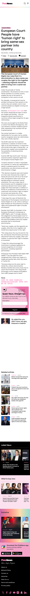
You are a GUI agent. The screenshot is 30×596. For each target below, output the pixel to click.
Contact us (4, 573)
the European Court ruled (16, 110)
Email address (8, 300)
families (21, 281)
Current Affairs (6, 28)
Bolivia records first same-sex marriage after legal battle (19, 377)
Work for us (5, 579)
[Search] (25, 3)
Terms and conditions (8, 582)
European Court (18, 279)
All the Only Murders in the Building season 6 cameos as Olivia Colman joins (11, 466)
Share (4, 55)
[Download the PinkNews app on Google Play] (17, 553)
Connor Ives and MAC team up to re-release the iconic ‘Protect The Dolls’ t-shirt (10, 500)
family (26, 281)
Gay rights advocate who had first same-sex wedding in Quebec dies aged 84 (19, 399)
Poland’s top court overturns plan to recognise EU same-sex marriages (20, 388)
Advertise (4, 576)
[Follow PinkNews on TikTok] (10, 593)
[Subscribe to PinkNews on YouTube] (14, 593)
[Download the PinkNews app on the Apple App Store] (6, 553)
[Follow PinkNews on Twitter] (3, 593)
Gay (2, 283)
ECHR (7, 279)
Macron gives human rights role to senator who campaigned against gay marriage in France (19, 410)
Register (15, 310)
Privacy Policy (21, 313)
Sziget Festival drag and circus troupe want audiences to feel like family (11, 533)
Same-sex (10, 283)
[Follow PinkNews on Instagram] (18, 593)
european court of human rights (9, 281)
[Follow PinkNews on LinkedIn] (25, 593)
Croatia (3, 279)
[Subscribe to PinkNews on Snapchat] (21, 593)
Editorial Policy (6, 570)
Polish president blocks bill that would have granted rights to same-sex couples (18, 420)
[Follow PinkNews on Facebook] (7, 593)
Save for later (13, 55)
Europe (11, 279)
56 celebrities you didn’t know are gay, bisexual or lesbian (19, 321)
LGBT (5, 283)
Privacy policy (5, 585)
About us (4, 567)
